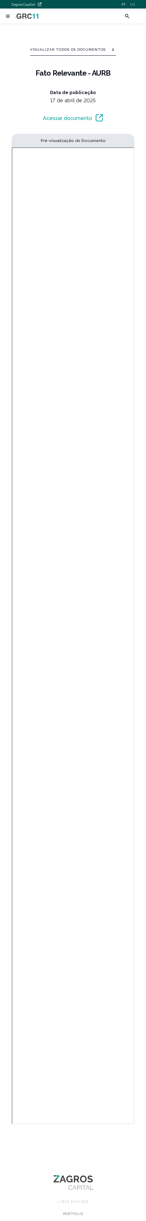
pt (123, 4)
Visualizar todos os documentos (68, 49)
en (132, 4)
